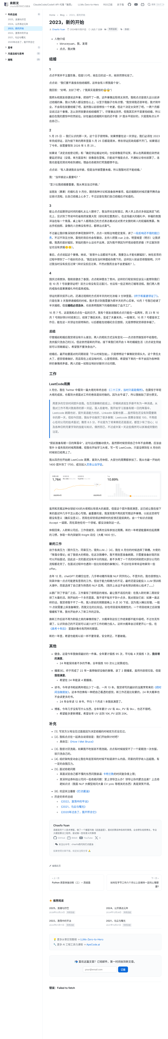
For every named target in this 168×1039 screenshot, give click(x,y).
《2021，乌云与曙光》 (73, 806)
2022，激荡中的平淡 (18, 33)
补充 (52, 724)
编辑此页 (56, 865)
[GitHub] (129, 4)
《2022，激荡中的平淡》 (75, 801)
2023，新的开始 (16, 28)
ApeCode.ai (93, 944)
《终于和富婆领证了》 (146, 296)
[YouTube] (136, 4)
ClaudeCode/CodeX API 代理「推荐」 (53, 4)
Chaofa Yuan (58, 29)
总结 (52, 331)
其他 (52, 646)
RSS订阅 (107, 4)
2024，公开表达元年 (18, 24)
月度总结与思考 (24, 53)
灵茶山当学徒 (94, 464)
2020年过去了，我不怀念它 (21, 42)
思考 (24, 47)
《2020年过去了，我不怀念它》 (79, 812)
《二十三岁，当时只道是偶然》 (125, 390)
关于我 (120, 4)
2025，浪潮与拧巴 (17, 19)
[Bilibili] (143, 4)
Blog (62, 15)
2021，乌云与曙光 (17, 37)
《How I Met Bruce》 (82, 741)
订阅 (123, 969)
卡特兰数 (108, 774)
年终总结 (24, 14)
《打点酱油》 (83, 791)
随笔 (24, 59)
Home (52, 15)
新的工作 (55, 544)
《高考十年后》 (58, 628)
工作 (52, 374)
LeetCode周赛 (59, 384)
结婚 (52, 59)
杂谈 (127, 29)
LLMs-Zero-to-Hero (88, 4)
